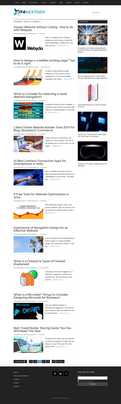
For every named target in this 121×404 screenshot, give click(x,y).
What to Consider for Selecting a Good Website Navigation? (40, 95)
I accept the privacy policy (86, 381)
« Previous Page (19, 361)
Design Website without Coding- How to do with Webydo (43, 28)
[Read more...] (63, 45)
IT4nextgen (29, 12)
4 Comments (42, 134)
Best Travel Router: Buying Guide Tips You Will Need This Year (42, 329)
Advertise (16, 382)
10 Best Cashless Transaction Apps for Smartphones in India (40, 162)
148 (48, 361)
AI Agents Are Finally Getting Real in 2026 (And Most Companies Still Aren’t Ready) (92, 50)
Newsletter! (16, 386)
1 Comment (42, 100)
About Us (16, 372)
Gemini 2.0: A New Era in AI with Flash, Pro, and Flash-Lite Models (92, 135)
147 (44, 361)
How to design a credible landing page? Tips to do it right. (44, 62)
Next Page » (60, 361)
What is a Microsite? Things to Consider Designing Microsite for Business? (41, 296)
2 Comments (43, 167)
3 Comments (42, 33)
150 (54, 361)
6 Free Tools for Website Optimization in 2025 (41, 195)
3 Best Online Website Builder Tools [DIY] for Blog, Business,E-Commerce (44, 129)
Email (79, 375)
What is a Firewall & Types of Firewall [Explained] (39, 262)
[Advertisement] (92, 182)
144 (31, 361)
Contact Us (16, 379)
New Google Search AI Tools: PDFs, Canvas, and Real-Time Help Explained (92, 77)
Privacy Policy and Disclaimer (21, 375)
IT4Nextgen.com (65, 398)
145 (35, 361)
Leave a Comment (45, 67)
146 (39, 361)
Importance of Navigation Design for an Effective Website (41, 229)
